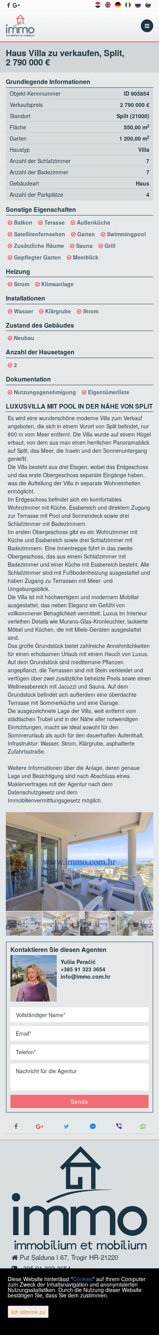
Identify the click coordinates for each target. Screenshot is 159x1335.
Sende (79, 1101)
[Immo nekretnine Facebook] (8, 5)
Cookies (83, 1279)
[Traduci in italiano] (128, 4)
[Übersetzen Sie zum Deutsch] (118, 4)
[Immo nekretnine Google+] (16, 5)
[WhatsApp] (142, 1126)
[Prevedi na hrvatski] (98, 4)
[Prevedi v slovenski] (148, 4)
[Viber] (119, 1126)
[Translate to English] (108, 4)
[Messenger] (93, 1126)
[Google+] (40, 1126)
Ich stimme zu (28, 1312)
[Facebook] (16, 1126)
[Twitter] (66, 1126)
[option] (24, 923)
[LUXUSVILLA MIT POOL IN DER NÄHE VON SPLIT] (79, 861)
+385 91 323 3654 (83, 969)
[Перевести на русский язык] (138, 4)
